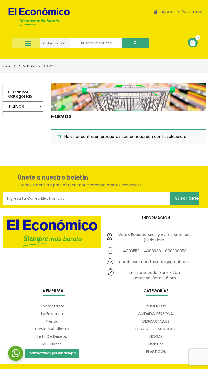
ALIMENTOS (27, 66)
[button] (28, 43)
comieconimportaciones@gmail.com (154, 261)
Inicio (6, 66)
